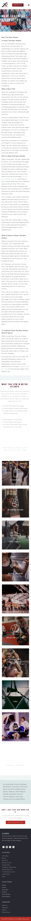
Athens (4, 885)
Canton (4, 887)
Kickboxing (5, 856)
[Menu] (28, 5)
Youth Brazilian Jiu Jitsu (8, 872)
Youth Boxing (6, 874)
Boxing (4, 858)
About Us (4, 905)
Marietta (4, 892)
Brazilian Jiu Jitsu (6, 862)
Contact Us (5, 907)
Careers (4, 910)
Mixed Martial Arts (7, 869)
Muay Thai (5, 860)
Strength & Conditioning (9, 867)
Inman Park (5, 889)
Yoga (3, 876)
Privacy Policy (6, 912)
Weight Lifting (6, 865)
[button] (9, 23)
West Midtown (6, 896)
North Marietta (6, 894)
